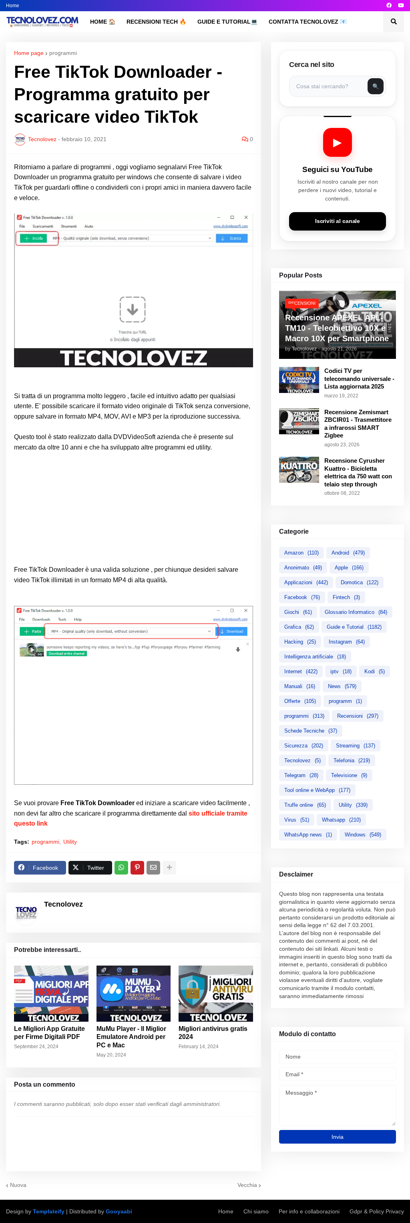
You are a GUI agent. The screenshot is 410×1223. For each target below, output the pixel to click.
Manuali (299, 686)
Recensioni (357, 716)
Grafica (299, 627)
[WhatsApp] (121, 868)
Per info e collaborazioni (309, 1211)
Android (348, 553)
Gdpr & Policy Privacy (377, 1211)
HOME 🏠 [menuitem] (102, 21)
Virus (296, 820)
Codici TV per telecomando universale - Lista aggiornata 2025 (359, 378)
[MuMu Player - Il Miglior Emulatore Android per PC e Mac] (133, 994)
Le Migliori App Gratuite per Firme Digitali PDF (49, 1033)
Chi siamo (256, 1211)
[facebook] (389, 5)
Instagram (347, 642)
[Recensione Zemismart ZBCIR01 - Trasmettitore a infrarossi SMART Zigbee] (299, 421)
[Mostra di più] (169, 868)
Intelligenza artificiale (315, 657)
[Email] (153, 868)
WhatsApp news (308, 835)
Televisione (349, 775)
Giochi (298, 612)
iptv (341, 671)
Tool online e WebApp (317, 790)
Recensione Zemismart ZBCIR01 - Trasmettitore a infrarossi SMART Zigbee (358, 424)
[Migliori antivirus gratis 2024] (216, 994)
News (342, 686)
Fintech (346, 597)
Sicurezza (303, 746)
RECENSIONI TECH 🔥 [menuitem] (156, 21)
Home (12, 5)
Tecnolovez (302, 760)
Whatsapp (341, 820)
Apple (349, 568)
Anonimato (303, 568)
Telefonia (352, 760)
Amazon (301, 553)
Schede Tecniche (310, 731)
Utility (70, 841)
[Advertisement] (133, 508)
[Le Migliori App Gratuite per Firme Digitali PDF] (51, 994)
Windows (363, 835)
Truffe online (305, 805)
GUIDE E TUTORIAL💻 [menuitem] (227, 21)
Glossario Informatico (356, 612)
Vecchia (247, 1185)
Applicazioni (306, 582)
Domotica (359, 582)
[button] (393, 21)
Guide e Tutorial (354, 627)
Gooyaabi (119, 1211)
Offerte (300, 701)
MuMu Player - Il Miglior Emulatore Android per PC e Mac (131, 1037)
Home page (29, 53)
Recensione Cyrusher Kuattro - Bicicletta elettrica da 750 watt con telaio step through (358, 472)
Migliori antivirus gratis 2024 (213, 1033)
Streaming (355, 746)
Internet (301, 671)
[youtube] (401, 5)
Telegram (301, 775)
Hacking (300, 642)
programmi (63, 53)
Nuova (18, 1185)
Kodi (374, 671)
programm (345, 701)
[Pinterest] (137, 868)
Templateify (48, 1211)
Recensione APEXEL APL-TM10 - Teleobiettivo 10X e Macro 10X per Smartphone (337, 328)
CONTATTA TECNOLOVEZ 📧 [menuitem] (308, 21)
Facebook (302, 597)
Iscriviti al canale (337, 221)
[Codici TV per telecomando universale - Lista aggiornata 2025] (299, 380)
